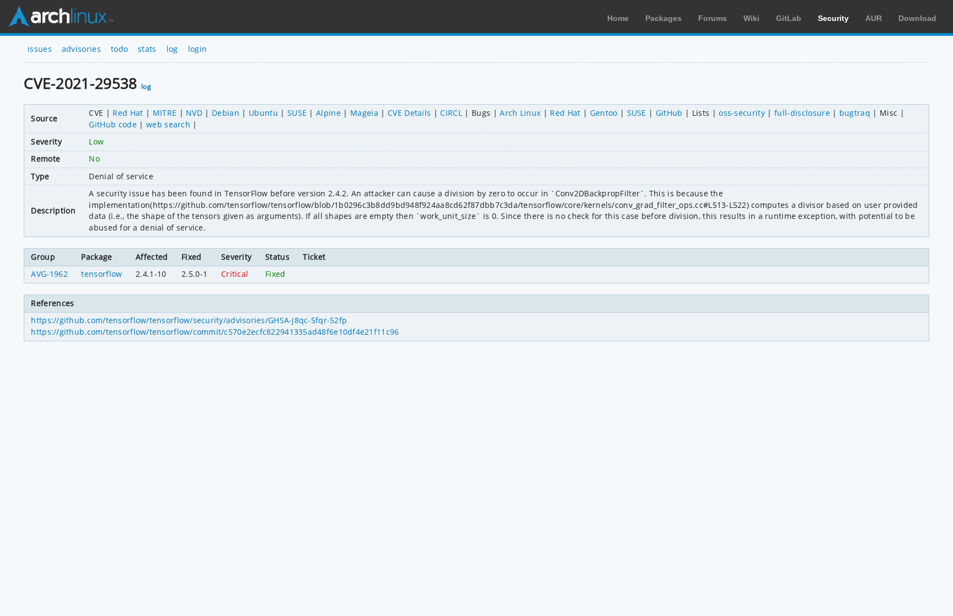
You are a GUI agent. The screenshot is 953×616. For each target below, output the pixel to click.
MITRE (165, 113)
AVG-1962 (49, 274)
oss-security (742, 113)
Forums (712, 18)
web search (168, 124)
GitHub (669, 113)
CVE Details (409, 113)
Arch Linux (60, 17)
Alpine (328, 113)
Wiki (751, 18)
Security (833, 18)
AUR (873, 18)
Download (917, 18)
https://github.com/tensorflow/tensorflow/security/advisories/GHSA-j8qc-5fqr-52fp (189, 320)
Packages (663, 18)
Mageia (364, 113)
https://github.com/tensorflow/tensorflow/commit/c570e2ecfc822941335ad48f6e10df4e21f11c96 (215, 331)
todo (119, 49)
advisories (81, 49)
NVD (194, 113)
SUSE (297, 113)
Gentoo (604, 113)
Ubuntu (263, 113)
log (172, 49)
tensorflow (101, 274)
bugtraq (854, 113)
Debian (225, 113)
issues (40, 49)
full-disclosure (802, 113)
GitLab (788, 18)
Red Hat (128, 113)
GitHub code (113, 124)
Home (618, 18)
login (197, 49)
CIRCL (451, 113)
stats (147, 49)
